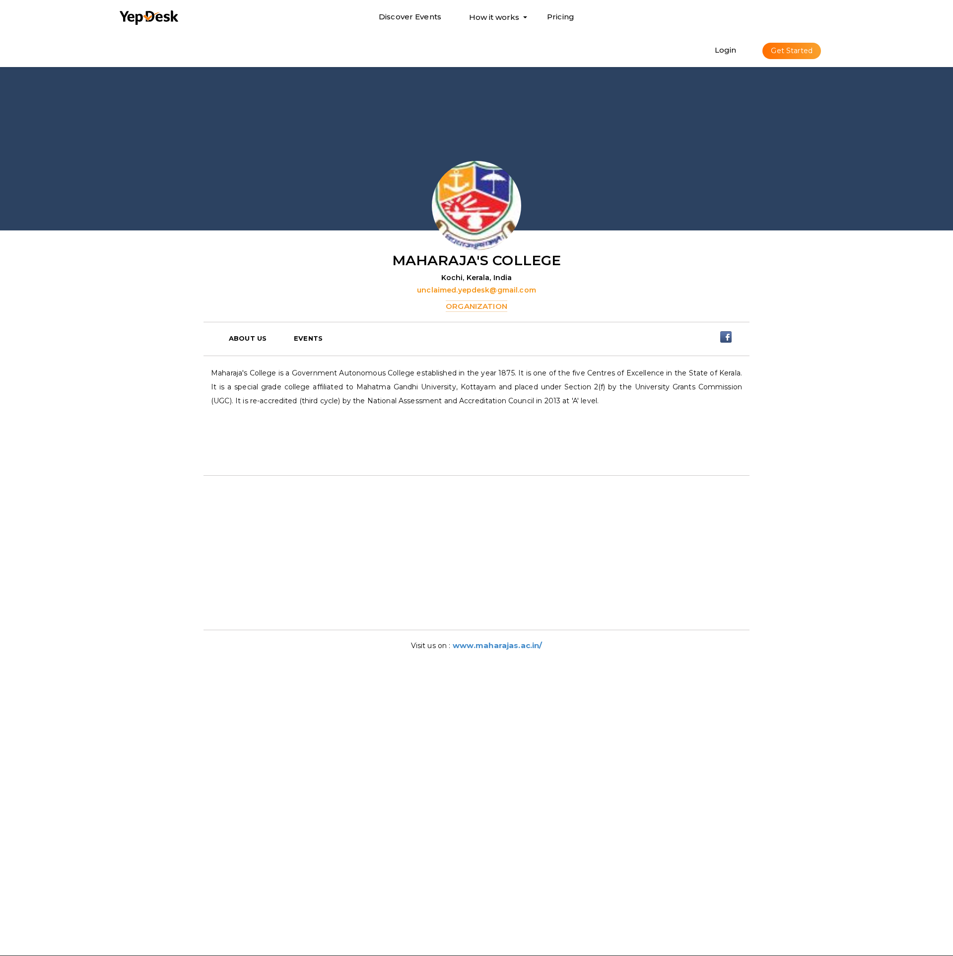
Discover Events (410, 16)
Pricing (560, 16)
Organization (476, 306)
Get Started (792, 50)
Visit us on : (432, 645)
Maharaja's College (476, 260)
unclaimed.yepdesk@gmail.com (476, 290)
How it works (494, 19)
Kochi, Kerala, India (476, 277)
